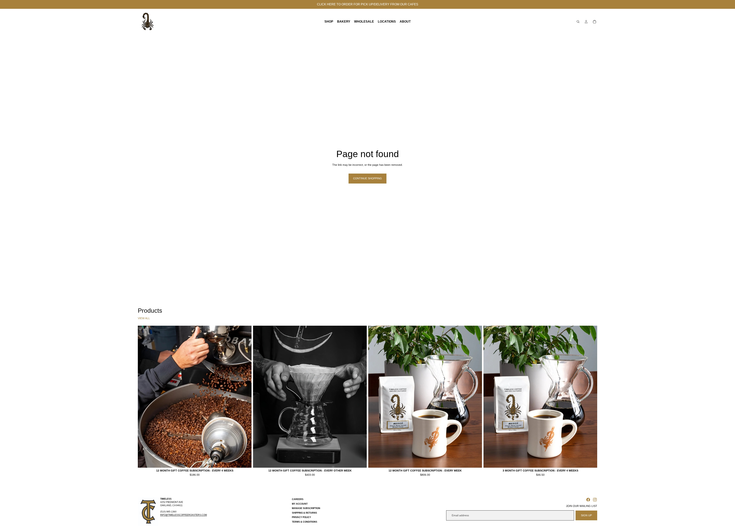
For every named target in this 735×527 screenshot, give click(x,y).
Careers (297, 499)
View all (144, 318)
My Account (300, 504)
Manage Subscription (306, 508)
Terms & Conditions (304, 521)
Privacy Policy (301, 517)
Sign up (586, 515)
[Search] (578, 21)
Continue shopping (367, 178)
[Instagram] (595, 499)
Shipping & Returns (304, 513)
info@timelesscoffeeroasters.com (183, 515)
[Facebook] (588, 499)
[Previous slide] (143, 396)
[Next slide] (246, 396)
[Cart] (594, 21)
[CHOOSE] (245, 461)
